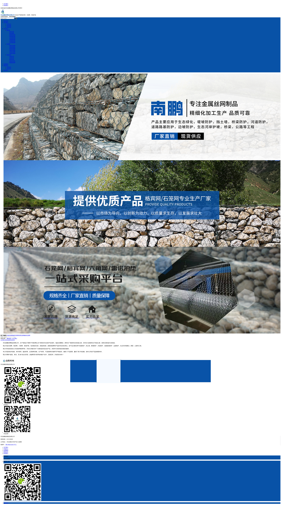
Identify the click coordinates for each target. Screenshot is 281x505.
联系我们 (6, 5)
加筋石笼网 (15, 335)
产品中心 (6, 448)
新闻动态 (6, 452)
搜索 (16, 18)
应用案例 (6, 450)
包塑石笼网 (21, 335)
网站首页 (9, 338)
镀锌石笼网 (27, 335)
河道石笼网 (10, 335)
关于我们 (6, 3)
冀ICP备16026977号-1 (11, 444)
